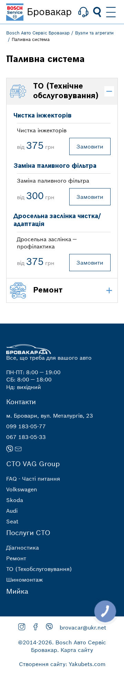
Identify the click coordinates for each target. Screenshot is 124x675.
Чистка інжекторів (42, 116)
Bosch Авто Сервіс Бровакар (38, 32)
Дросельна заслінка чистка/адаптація (57, 220)
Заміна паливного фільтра (54, 166)
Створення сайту (42, 664)
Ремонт (16, 558)
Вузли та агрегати (94, 32)
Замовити (89, 146)
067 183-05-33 (26, 436)
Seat (12, 521)
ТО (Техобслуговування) (39, 568)
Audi (12, 510)
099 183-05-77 (26, 426)
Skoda (14, 500)
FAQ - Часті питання (33, 478)
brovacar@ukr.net (83, 627)
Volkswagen (21, 489)
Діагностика (22, 547)
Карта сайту (77, 649)
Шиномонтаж (24, 579)
